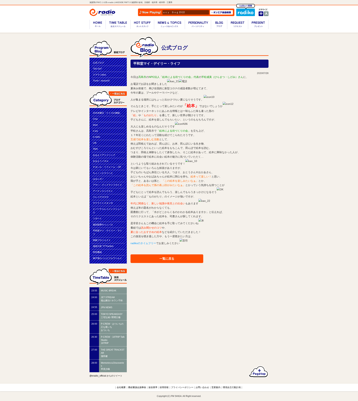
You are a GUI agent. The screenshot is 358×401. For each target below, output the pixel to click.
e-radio (96, 137)
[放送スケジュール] (118, 25)
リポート (97, 218)
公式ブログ (98, 62)
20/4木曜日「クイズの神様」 (107, 113)
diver (95, 125)
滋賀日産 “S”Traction (103, 246)
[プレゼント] (258, 25)
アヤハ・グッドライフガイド (107, 185)
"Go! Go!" (97, 68)
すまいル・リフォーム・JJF (107, 167)
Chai (95, 119)
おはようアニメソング (104, 155)
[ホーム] (98, 25)
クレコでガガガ (101, 197)
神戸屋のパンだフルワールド (107, 258)
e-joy (95, 131)
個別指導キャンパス (103, 224)
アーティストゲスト (103, 191)
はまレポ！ (98, 179)
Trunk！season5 (101, 80)
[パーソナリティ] (198, 25)
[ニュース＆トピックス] (169, 25)
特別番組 (97, 252)
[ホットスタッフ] (142, 25)
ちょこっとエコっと (103, 173)
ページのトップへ (258, 372)
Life (95, 143)
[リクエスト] (237, 25)
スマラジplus (99, 74)
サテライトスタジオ (103, 203)
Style (95, 149)
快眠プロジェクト (102, 240)
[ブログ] (219, 25)
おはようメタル (101, 161)
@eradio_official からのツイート (106, 375)
